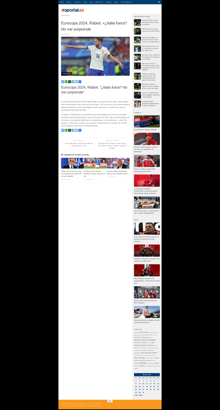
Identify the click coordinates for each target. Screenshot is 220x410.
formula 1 (138, 342)
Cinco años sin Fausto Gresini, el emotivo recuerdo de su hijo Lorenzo (146, 239)
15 (136, 386)
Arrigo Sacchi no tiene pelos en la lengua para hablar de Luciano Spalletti (71, 173)
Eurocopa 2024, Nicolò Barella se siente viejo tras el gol (94, 173)
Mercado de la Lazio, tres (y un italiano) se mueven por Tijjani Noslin (150, 48)
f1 (141, 337)
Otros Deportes (126, 2)
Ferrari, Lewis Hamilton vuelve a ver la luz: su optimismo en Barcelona (146, 149)
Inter (153, 342)
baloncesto (144, 332)
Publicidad (98, 403)
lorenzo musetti (151, 347)
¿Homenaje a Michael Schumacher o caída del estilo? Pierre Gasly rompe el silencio (145, 191)
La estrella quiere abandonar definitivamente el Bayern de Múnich (150, 103)
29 (136, 392)
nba (146, 358)
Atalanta (135, 332)
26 (150, 389)
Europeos (65, 15)
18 (147, 386)
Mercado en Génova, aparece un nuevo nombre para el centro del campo (150, 86)
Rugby (116, 2)
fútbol (144, 342)
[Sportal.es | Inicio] (72, 10)
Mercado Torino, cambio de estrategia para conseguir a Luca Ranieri (151, 57)
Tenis (91, 2)
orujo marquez (146, 360)
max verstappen (142, 350)
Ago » (141, 395)
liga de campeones (143, 348)
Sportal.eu (82, 405)
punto (143, 362)
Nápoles (156, 358)
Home (62, 2)
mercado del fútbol (149, 353)
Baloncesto (99, 2)
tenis (142, 366)
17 (143, 386)
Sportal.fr (90, 405)
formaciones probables (145, 340)
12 (150, 383)
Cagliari (150, 332)
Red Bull (148, 363)
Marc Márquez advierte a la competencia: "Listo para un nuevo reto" (147, 281)
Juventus (150, 345)
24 (143, 389)
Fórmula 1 (77, 2)
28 (158, 389)
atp (139, 332)
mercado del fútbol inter (139, 355)
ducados (137, 337)
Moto (85, 2)
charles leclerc (149, 335)
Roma (152, 363)
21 (158, 386)
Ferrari (144, 337)
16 (139, 386)
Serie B (137, 366)
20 (154, 386)
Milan (136, 358)
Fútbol (68, 2)
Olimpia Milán (138, 360)
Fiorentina (150, 337)
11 (147, 383)
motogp (142, 358)
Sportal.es (98, 405)
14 (158, 383)
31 (143, 392)
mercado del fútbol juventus (150, 355)
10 (143, 383)
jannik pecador (140, 345)
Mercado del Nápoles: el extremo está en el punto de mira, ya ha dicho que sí (151, 39)
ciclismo (155, 335)
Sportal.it (75, 405)
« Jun (136, 395)
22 (136, 389)
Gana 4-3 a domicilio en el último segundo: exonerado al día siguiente (150, 95)
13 (154, 383)
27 (154, 389)
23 (139, 389)
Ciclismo (108, 2)
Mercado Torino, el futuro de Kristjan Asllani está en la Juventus (150, 22)
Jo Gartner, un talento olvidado (145, 129)
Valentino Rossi (152, 366)
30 (139, 392)
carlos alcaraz (140, 335)
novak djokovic (150, 358)
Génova (149, 342)
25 (147, 389)
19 (150, 386)
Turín (146, 366)
